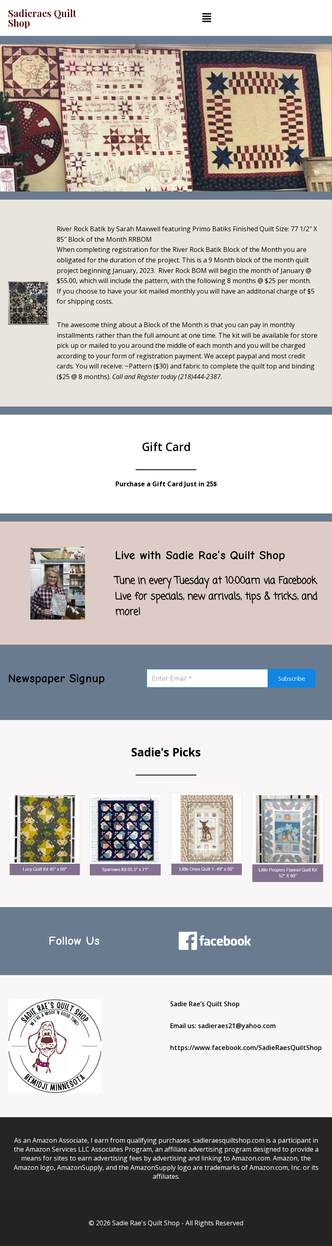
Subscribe (291, 678)
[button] (206, 17)
